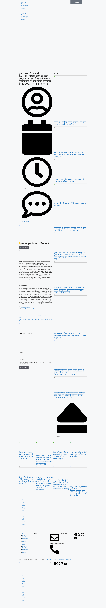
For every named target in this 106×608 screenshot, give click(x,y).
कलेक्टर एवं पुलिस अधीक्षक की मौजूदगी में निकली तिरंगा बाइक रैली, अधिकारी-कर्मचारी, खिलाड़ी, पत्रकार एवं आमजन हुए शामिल (69, 395)
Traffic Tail (68, 559)
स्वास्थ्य (23, 507)
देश (22, 499)
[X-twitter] (79, 534)
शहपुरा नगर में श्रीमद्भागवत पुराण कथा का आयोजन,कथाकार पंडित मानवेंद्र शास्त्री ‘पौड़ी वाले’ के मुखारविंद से (70, 335)
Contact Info (24, 7)
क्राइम (23, 502)
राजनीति (23, 505)
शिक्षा (23, 510)
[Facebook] (75, 534)
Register (23, 8)
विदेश (23, 501)
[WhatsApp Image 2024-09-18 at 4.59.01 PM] (35, 323)
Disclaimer (23, 3)
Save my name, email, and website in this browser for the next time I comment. (35, 363)
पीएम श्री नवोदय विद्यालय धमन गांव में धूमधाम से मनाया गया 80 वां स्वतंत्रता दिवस (69, 180)
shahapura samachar (29, 309)
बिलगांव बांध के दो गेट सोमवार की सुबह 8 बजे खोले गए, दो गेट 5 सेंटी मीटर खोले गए (70, 123)
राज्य (22, 504)
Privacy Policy (24, 5)
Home (22, 0)
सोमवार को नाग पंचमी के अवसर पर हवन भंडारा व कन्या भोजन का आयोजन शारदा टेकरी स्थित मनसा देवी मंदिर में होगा (69, 154)
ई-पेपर (23, 512)
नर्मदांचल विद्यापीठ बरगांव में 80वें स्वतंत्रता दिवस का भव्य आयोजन (70, 204)
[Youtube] (75, 538)
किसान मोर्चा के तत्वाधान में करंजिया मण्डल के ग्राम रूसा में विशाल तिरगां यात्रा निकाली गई (70, 229)
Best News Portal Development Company (55, 559)
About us (23, 2)
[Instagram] (82, 534)
